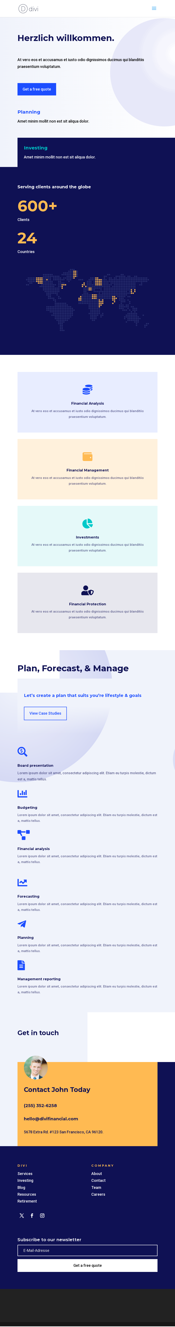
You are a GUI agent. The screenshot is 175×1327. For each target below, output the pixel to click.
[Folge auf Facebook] (32, 1215)
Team (96, 1187)
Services (25, 1173)
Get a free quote (37, 89)
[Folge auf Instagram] (42, 1215)
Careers (98, 1194)
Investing (25, 1180)
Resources (27, 1194)
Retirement (27, 1201)
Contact (98, 1180)
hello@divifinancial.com (51, 1118)
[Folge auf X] (22, 1215)
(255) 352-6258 (40, 1105)
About (96, 1173)
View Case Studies (45, 713)
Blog (21, 1187)
